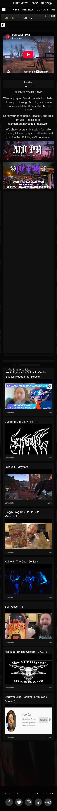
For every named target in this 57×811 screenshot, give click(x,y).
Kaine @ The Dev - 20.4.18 (21, 561)
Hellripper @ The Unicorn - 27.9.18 (26, 651)
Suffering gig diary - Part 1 (21, 422)
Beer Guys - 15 (14, 606)
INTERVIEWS (20, 3)
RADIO (45, 3)
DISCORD (49, 16)
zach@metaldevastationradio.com (28, 123)
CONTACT (42, 9)
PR (53, 9)
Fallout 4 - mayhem (16, 467)
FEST (16, 9)
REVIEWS (28, 9)
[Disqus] (28, 233)
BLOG (34, 3)
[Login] (50, 3)
